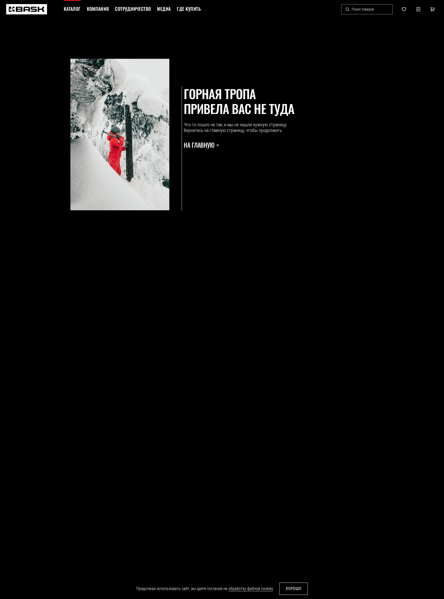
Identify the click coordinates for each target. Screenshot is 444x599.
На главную (199, 145)
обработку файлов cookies (250, 588)
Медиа (164, 9)
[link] (26, 9)
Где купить (189, 9)
